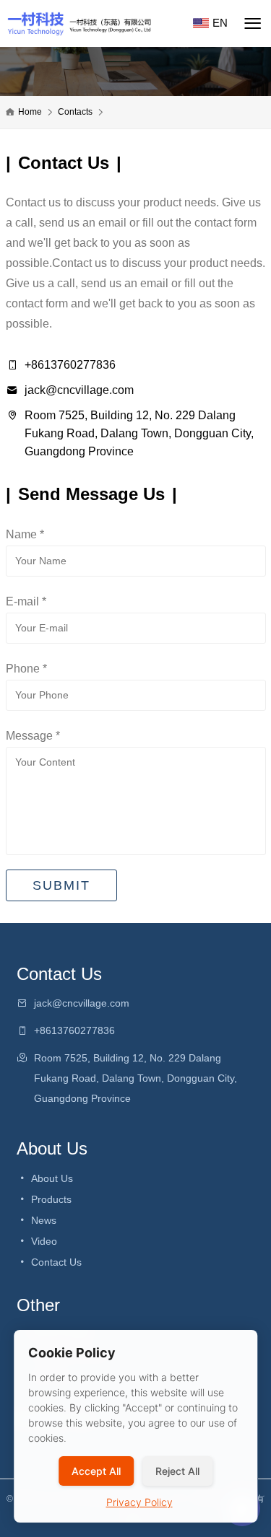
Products (50, 1199)
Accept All (96, 1471)
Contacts (75, 112)
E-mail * (26, 601)
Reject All (177, 1471)
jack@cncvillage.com (79, 390)
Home (30, 112)
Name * (25, 534)
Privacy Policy (139, 1502)
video (42, 1241)
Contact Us (55, 1262)
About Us (50, 1178)
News (42, 1220)
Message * (33, 736)
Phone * (26, 668)
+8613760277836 (70, 365)
